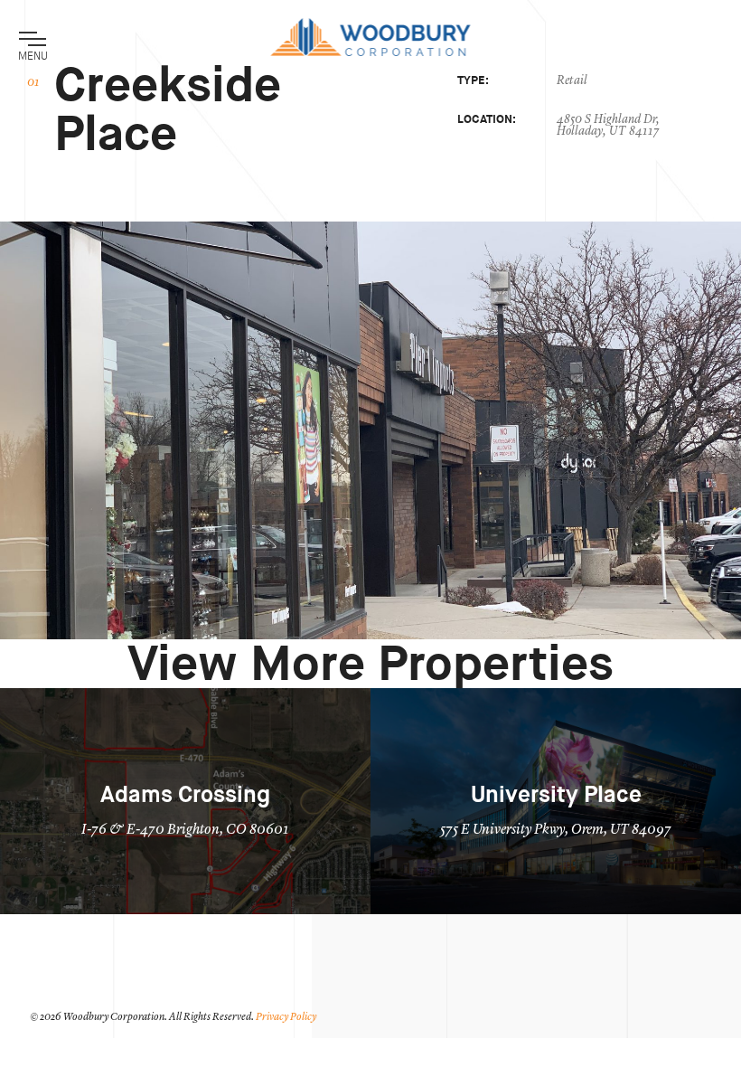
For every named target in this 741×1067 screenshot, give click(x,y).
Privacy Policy (286, 1017)
